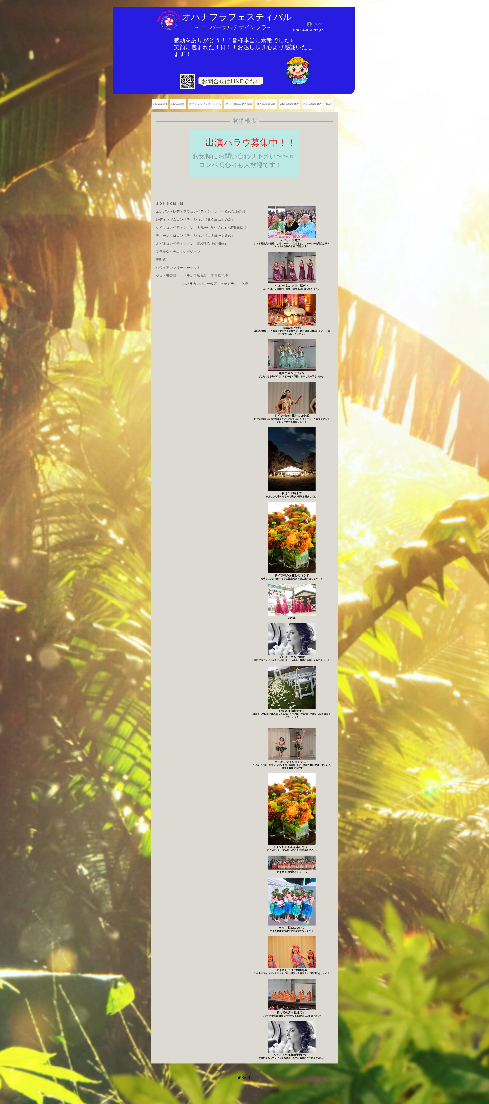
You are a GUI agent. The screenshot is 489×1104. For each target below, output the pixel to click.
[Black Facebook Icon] (249, 1078)
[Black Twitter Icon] (239, 1078)
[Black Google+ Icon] (244, 1078)
